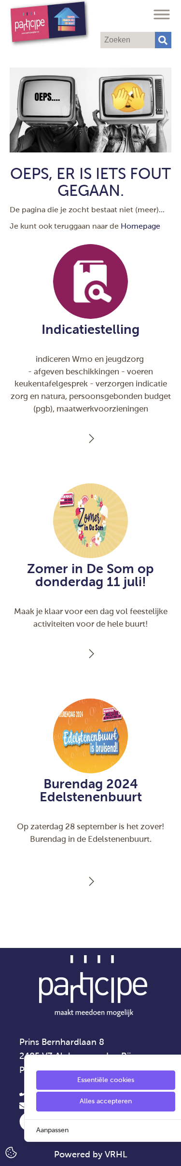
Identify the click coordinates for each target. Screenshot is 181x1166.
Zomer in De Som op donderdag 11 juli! (90, 575)
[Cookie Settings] (11, 1151)
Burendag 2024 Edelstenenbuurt (91, 790)
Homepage (140, 226)
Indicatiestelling (90, 329)
